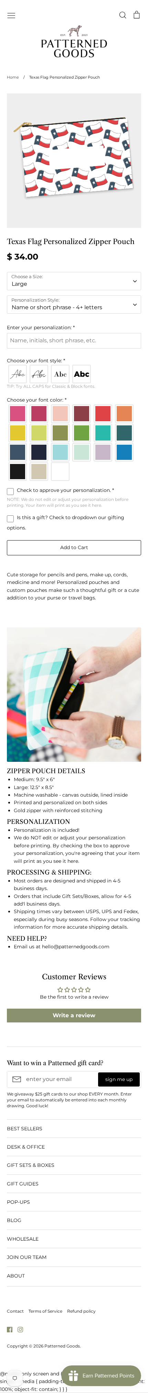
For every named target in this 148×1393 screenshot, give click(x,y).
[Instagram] (17, 1329)
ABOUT (16, 1276)
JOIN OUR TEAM (26, 1257)
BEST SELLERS (24, 1128)
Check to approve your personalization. (64, 490)
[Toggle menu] (11, 14)
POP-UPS (18, 1202)
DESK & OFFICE (26, 1147)
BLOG (14, 1220)
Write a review (74, 1015)
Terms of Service (45, 1311)
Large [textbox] (19, 284)
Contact (15, 1311)
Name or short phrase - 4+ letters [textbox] (57, 307)
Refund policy (81, 1311)
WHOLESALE (23, 1239)
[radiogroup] (74, 374)
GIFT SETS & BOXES (30, 1165)
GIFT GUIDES (23, 1184)
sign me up (119, 1079)
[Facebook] (7, 1329)
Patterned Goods (62, 1346)
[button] (74, 327)
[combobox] (74, 281)
